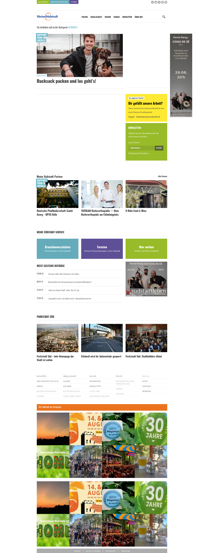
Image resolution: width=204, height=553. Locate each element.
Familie (117, 17)
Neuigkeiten (95, 381)
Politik (85, 17)
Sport (145, 381)
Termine (74, 2)
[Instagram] (165, 3)
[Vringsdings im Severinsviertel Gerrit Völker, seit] (118, 429)
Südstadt (146, 386)
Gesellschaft (96, 17)
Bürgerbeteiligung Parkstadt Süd (125, 382)
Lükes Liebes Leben (72, 396)
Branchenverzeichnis (59, 2)
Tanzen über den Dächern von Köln (63, 274)
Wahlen (145, 376)
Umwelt (119, 389)
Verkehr (120, 394)
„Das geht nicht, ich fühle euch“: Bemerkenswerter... (70, 299)
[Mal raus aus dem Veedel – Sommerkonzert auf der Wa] (118, 461)
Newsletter (127, 17)
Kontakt (77, 551)
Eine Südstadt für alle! (48, 381)
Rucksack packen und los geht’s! (66, 81)
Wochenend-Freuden (137, 153)
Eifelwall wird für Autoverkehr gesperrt (101, 356)
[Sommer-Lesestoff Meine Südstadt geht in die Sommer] (53, 429)
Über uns (139, 17)
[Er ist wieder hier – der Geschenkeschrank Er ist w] (151, 461)
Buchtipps (41, 376)
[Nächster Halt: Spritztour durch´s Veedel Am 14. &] (85, 429)
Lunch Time (133, 143)
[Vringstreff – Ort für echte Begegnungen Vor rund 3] (151, 429)
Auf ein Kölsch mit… (72, 391)
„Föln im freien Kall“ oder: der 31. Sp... (64, 290)
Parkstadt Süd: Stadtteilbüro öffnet (144, 356)
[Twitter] (155, 3)
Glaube (66, 381)
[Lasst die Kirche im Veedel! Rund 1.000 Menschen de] (85, 461)
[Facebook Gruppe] (162, 3)
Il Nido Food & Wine (136, 211)
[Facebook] (159, 3)
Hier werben (43, 2)
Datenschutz (111, 551)
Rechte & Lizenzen (93, 551)
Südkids (40, 396)
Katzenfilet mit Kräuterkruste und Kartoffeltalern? (70, 282)
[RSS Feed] (152, 3)
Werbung (146, 391)
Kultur (108, 17)
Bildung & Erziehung (46, 391)
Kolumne (67, 386)
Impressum (125, 551)
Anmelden (159, 148)
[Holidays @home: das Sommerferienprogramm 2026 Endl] (53, 461)
